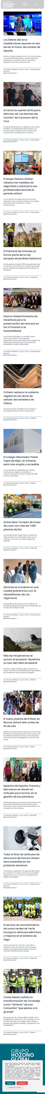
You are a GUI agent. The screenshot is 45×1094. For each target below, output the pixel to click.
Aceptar (10, 1083)
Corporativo (34, 140)
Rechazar (22, 1083)
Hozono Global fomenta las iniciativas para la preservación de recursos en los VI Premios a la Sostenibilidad (21, 324)
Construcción (35, 615)
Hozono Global (12, 69)
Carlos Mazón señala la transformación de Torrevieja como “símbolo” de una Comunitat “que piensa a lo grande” (21, 1004)
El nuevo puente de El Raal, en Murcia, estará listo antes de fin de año (21, 722)
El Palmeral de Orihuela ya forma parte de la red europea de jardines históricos (22, 254)
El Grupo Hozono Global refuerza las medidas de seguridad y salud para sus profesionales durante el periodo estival (20, 186)
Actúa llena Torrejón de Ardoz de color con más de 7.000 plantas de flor (21, 526)
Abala (32, 747)
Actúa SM (33, 277)
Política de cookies (34, 1079)
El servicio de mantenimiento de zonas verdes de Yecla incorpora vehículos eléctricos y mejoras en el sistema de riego (22, 932)
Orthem (33, 418)
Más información (9, 73)
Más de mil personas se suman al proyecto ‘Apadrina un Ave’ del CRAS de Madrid (21, 659)
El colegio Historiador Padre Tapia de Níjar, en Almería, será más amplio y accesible (21, 460)
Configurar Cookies (14, 1087)
